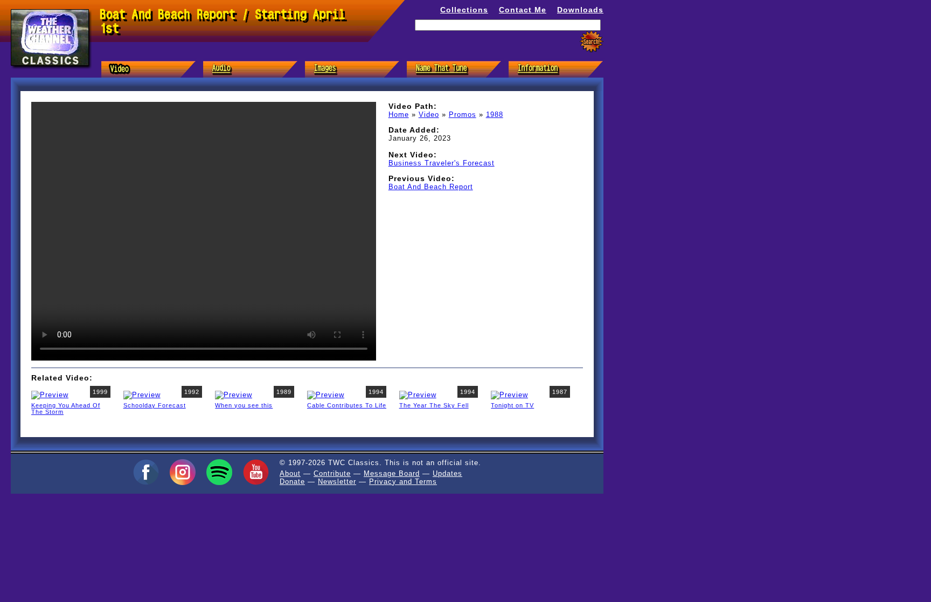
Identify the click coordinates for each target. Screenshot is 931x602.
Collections (464, 9)
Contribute (332, 473)
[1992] (142, 394)
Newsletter (337, 482)
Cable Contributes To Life (346, 405)
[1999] (49, 394)
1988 (494, 114)
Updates (447, 473)
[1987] (509, 394)
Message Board (392, 473)
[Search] (591, 42)
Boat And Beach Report (430, 187)
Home (398, 114)
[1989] (233, 394)
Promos (462, 114)
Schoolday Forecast (154, 405)
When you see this (244, 405)
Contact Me (522, 9)
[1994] (325, 394)
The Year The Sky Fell (434, 405)
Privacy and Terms (403, 482)
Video (429, 114)
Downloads (580, 9)
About (290, 473)
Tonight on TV (512, 405)
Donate (292, 482)
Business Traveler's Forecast (441, 163)
